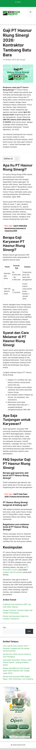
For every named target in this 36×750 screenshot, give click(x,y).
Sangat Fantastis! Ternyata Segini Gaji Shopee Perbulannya (17, 611)
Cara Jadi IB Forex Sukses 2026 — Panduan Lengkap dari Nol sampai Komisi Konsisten (16, 648)
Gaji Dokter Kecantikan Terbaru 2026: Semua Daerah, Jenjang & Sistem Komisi (17, 662)
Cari (4, 627)
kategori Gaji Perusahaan (12, 572)
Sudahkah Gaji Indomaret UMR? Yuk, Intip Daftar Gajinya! (17, 605)
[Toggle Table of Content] (16, 158)
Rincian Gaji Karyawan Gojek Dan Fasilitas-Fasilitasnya (16, 617)
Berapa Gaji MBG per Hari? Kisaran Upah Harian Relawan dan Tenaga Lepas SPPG (16, 670)
